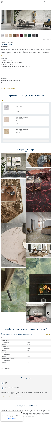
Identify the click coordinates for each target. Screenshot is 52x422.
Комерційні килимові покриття (9, 8)
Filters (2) (5, 100)
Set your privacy (12, 418)
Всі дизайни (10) (47, 39)
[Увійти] (47, 1)
